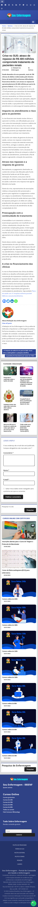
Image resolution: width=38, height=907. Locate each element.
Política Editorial (19, 853)
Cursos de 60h (8, 805)
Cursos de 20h (8, 800)
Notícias (30, 70)
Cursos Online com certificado (16, 518)
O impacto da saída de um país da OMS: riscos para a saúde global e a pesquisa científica (17, 352)
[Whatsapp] (16, 301)
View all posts (7, 323)
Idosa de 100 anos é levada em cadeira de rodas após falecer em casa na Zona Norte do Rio (10, 428)
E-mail (6, 479)
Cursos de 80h (8, 807)
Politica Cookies (19, 856)
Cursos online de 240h (9, 599)
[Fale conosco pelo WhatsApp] (33, 903)
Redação (19, 860)
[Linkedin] (12, 301)
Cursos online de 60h (9, 729)
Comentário (8, 453)
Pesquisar (30, 510)
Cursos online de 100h (9, 677)
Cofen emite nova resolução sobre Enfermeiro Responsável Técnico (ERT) (25, 428)
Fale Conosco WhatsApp (11, 812)
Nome (6, 470)
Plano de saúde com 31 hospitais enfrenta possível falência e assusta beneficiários (19, 293)
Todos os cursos (8, 810)
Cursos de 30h (8, 802)
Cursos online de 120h (9, 651)
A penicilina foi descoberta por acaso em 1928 (20, 356)
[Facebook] (4, 301)
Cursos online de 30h (9, 756)
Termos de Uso (19, 849)
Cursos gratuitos (9, 797)
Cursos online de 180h (9, 625)
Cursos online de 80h (9, 703)
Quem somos (7, 787)
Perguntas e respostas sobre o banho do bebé (9, 379)
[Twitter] (8, 301)
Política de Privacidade (20, 845)
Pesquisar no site (8, 507)
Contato (19, 864)
